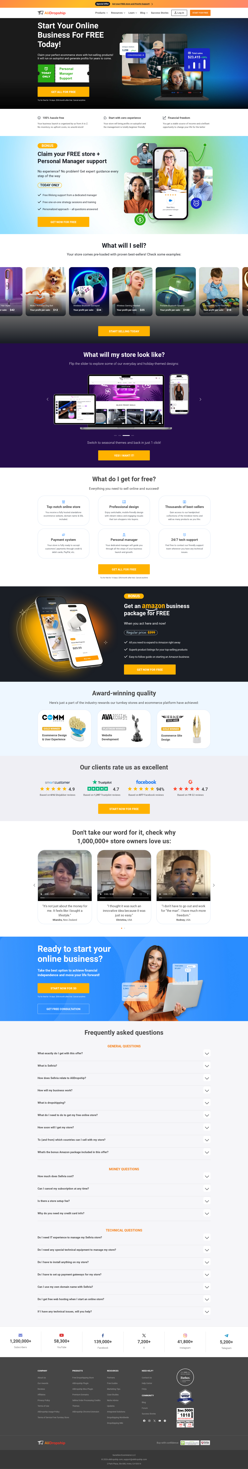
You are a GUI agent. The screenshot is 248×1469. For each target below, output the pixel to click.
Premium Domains (80, 1394)
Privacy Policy (44, 1400)
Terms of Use (43, 1406)
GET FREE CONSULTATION (63, 1009)
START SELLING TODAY (124, 331)
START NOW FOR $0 (63, 988)
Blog (142, 12)
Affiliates (41, 1394)
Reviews (41, 1389)
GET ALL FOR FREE (124, 569)
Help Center (147, 1383)
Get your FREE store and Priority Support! (131, 4)
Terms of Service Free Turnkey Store (53, 1417)
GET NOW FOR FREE (63, 222)
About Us (42, 1378)
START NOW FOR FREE (124, 809)
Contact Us (147, 1378)
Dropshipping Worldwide (118, 1417)
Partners (111, 1378)
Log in (180, 12)
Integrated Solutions (116, 1412)
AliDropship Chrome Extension (85, 1412)
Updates (111, 1406)
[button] (117, 435)
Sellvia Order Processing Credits (86, 1400)
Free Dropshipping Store (83, 1378)
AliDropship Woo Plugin (82, 1389)
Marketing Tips (113, 1389)
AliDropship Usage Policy (49, 1412)
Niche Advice (112, 1400)
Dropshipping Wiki (115, 1423)
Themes (75, 1406)
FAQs (144, 1389)
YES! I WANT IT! (124, 455)
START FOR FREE (200, 13)
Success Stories (159, 12)
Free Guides (112, 1383)
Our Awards (43, 1383)
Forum (145, 1408)
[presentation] (47, 399)
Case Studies (113, 1394)
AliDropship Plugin (80, 1383)
